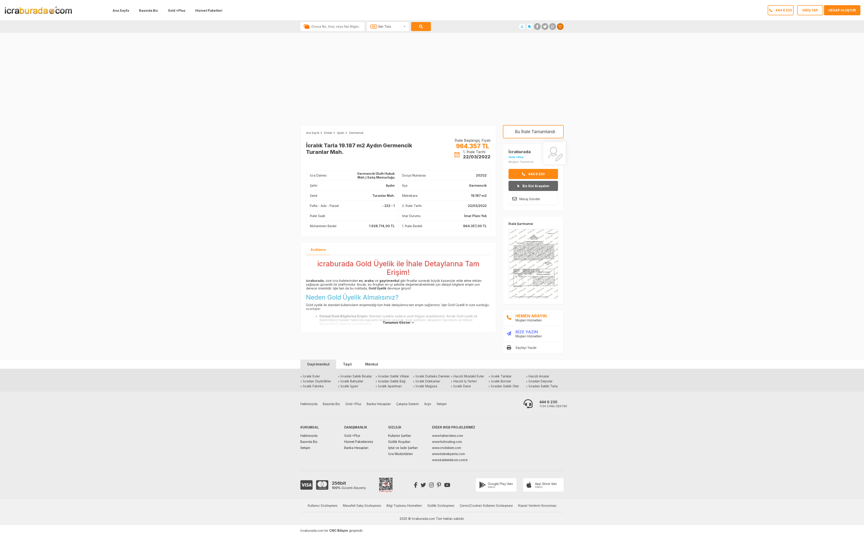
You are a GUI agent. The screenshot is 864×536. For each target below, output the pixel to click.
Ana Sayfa (120, 10)
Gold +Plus (176, 10)
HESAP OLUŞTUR (842, 10)
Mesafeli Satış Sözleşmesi (362, 505)
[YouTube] (447, 485)
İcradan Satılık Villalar (393, 376)
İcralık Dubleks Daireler (433, 376)
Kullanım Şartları (399, 435)
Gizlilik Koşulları (399, 442)
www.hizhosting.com (447, 442)
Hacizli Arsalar (539, 376)
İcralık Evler (311, 376)
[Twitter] (423, 485)
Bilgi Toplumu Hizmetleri (404, 505)
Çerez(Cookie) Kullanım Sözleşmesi (486, 505)
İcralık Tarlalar (501, 376)
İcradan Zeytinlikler (317, 381)
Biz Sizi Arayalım (535, 186)
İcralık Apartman (390, 386)
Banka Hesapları (379, 404)
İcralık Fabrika (313, 386)
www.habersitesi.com (447, 435)
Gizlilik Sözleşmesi (440, 505)
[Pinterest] (439, 485)
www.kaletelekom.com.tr (450, 460)
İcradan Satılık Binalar (356, 376)
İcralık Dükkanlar (428, 381)
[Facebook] (415, 485)
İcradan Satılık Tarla (543, 386)
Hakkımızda (308, 404)
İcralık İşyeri (349, 386)
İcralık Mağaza (426, 386)
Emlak (328, 133)
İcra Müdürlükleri (400, 454)
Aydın (340, 133)
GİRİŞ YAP (810, 10)
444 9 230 (536, 174)
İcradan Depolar (541, 381)
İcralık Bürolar (501, 381)
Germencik (356, 133)
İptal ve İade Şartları (403, 448)
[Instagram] (431, 485)
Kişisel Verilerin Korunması (537, 505)
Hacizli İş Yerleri (465, 381)
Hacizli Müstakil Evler (468, 376)
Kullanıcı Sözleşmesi (323, 505)
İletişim (442, 404)
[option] (216, 83)
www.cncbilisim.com (446, 448)
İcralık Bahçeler (351, 381)
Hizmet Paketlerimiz (358, 442)
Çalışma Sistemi (407, 404)
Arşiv (427, 404)
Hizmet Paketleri (208, 10)
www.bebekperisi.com (448, 454)
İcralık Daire (462, 386)
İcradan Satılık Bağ (391, 381)
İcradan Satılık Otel (505, 386)
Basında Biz (148, 10)
